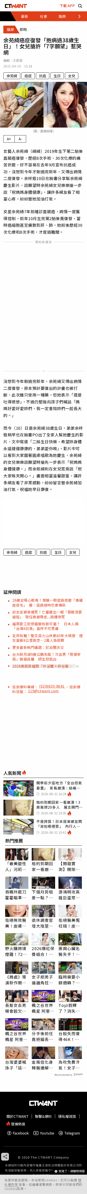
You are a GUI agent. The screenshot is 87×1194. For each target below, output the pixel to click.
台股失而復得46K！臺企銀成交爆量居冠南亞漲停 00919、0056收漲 (69, 1036)
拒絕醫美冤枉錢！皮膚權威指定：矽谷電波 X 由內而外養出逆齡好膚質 (69, 923)
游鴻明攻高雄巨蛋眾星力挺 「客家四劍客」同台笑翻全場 (69, 894)
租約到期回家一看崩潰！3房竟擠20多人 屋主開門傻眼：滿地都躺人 (43, 866)
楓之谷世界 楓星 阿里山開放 (43, 1008)
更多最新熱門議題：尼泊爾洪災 (38, 647)
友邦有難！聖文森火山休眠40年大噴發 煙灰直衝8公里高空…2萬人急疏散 (47, 638)
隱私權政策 (67, 1116)
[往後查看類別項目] (77, 16)
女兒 (71, 75)
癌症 (28, 75)
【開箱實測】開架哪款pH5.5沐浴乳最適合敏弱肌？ (69, 866)
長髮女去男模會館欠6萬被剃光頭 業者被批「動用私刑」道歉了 (17, 1008)
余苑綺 (11, 75)
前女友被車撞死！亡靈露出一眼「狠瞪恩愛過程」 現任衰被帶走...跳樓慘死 (47, 614)
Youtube (47, 1133)
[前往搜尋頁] (80, 5)
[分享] (5, 1157)
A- (20, 138)
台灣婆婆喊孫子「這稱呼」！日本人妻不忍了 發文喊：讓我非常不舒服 (17, 1065)
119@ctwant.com (43, 690)
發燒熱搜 (17, 1123)
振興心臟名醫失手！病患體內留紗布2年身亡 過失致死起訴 (70, 951)
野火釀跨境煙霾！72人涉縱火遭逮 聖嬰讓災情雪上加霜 (17, 951)
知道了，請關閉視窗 (72, 1171)
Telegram (72, 1133)
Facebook (21, 1133)
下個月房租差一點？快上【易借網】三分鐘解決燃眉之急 (42, 894)
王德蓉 (18, 60)
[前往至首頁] (16, 5)
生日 (57, 75)
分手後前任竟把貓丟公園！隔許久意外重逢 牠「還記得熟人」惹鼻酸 (42, 1036)
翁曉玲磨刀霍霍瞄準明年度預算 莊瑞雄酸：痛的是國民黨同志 (16, 894)
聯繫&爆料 (43, 1116)
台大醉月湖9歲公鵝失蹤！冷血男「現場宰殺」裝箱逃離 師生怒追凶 (46, 657)
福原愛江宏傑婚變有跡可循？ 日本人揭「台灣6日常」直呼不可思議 (45, 626)
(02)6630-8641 (52, 686)
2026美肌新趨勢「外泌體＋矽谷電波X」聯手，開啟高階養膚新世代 (42, 666)
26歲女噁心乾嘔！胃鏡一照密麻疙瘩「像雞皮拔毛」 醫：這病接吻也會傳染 (47, 602)
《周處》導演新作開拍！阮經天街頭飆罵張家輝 (16, 979)
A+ (9, 138)
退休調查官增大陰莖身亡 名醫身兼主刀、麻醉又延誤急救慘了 (42, 923)
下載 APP (67, 6)
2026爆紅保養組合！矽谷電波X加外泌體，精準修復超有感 (43, 951)
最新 (24, 16)
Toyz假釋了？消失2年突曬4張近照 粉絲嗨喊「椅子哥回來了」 (69, 1008)
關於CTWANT (17, 1116)
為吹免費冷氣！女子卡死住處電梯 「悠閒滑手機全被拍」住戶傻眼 (70, 1065)
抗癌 (42, 75)
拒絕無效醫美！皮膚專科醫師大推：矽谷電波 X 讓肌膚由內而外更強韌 (16, 923)
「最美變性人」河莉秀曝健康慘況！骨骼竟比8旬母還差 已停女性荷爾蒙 (16, 866)
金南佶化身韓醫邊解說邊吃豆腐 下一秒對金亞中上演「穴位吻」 (42, 1065)
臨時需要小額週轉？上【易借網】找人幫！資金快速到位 (69, 979)
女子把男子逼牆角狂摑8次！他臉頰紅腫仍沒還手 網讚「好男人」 (42, 979)
